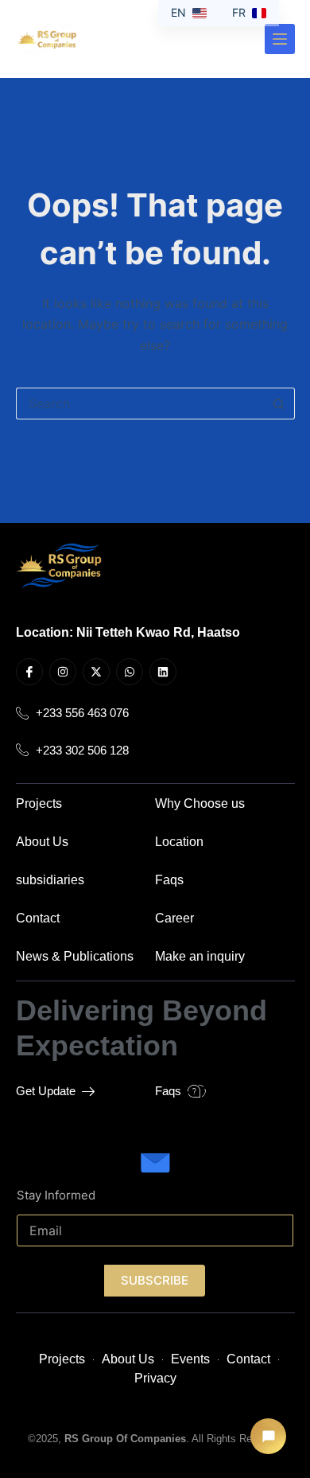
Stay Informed (56, 1195)
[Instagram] (62, 671)
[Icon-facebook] (29, 671)
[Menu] (280, 39)
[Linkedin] (162, 671)
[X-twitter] (96, 671)
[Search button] (279, 403)
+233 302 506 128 (82, 749)
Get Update (46, 1091)
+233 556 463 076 (82, 713)
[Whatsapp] (129, 671)
